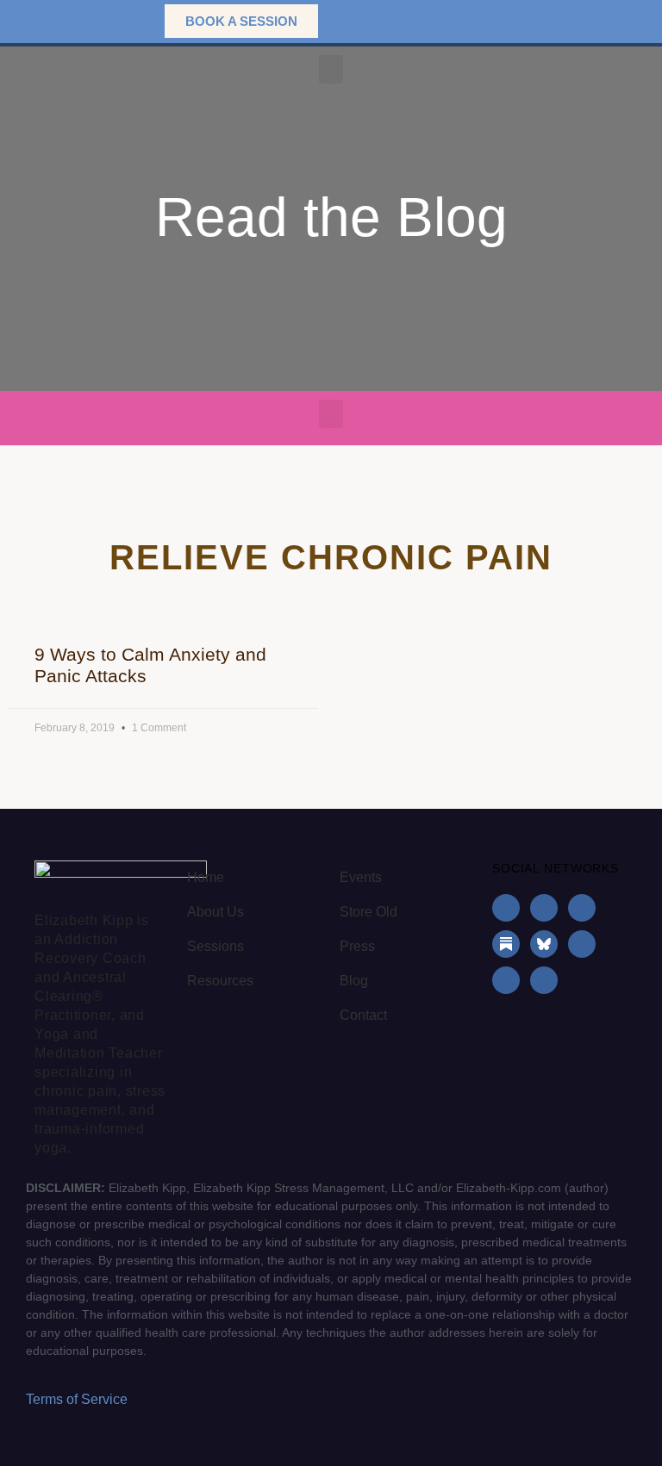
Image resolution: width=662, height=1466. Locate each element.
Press (357, 946)
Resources (220, 980)
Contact (363, 1015)
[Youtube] (582, 944)
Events (361, 877)
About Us (215, 911)
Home (205, 877)
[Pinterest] (506, 980)
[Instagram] (544, 908)
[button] (124, 21)
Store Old (368, 911)
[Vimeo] (544, 980)
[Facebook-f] (506, 908)
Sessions (215, 946)
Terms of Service (77, 1399)
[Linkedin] (582, 908)
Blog (354, 980)
